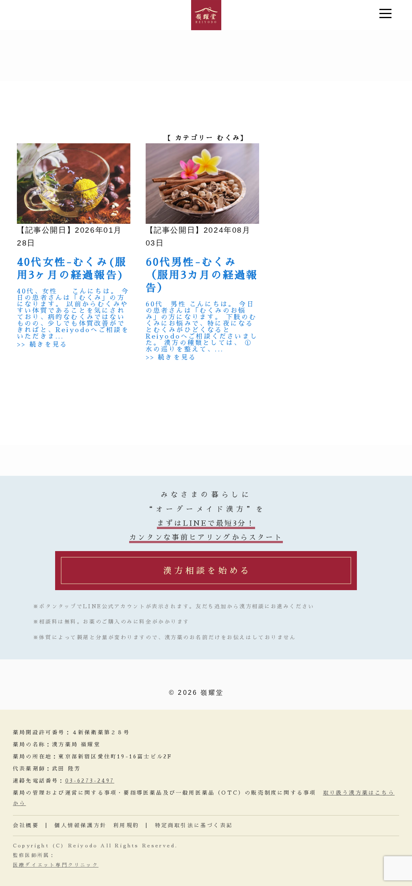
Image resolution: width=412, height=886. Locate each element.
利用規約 (126, 825)
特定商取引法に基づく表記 (194, 825)
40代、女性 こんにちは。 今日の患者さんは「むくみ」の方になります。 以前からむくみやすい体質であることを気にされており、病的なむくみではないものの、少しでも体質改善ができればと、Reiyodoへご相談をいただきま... (73, 314)
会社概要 (26, 825)
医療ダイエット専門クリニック (56, 865)
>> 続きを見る (42, 344)
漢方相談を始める (207, 570)
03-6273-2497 (89, 780)
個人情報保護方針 (80, 825)
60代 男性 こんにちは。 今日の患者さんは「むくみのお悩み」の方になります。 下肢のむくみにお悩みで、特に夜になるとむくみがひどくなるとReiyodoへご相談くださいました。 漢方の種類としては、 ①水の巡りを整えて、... (202, 327)
